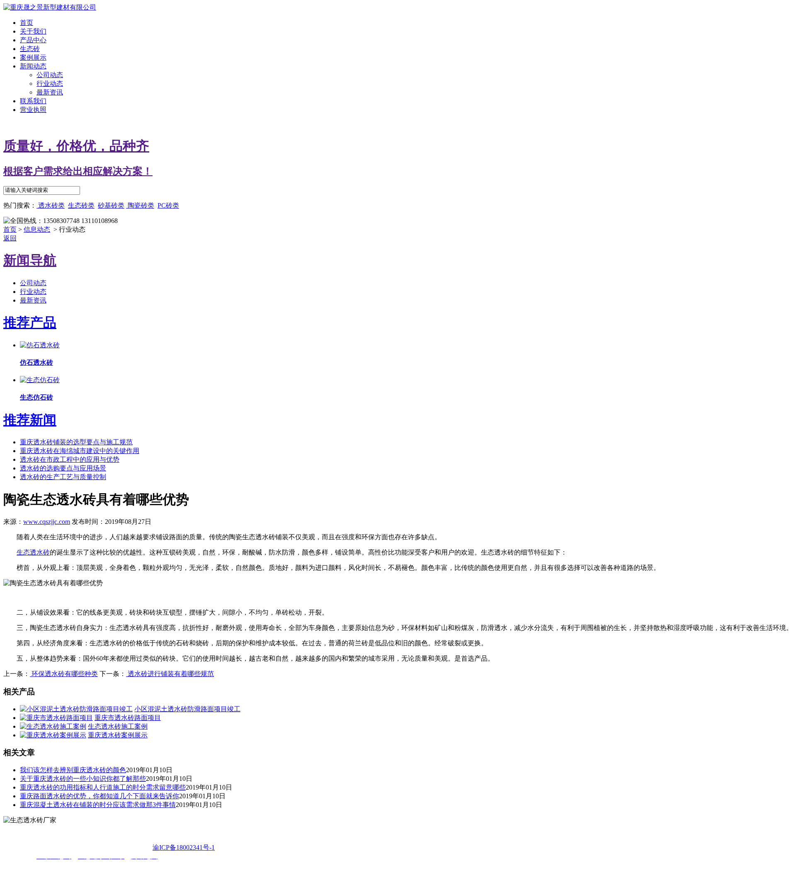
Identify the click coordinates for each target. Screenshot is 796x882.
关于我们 (33, 31)
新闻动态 (33, 66)
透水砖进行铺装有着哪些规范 (170, 673)
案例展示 (33, 57)
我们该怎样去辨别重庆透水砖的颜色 (73, 769)
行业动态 (49, 83)
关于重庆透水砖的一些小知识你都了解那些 (83, 778)
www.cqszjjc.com (46, 521)
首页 (26, 22)
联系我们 (33, 100)
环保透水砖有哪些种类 (64, 673)
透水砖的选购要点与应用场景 (63, 468)
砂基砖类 (111, 205)
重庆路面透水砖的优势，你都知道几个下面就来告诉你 (99, 796)
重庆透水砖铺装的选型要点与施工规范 (76, 442)
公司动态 (49, 74)
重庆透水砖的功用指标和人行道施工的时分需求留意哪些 (103, 787)
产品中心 (33, 40)
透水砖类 (50, 205)
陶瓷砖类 (140, 205)
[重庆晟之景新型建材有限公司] (49, 7)
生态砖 (30, 48)
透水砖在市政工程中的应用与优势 (69, 459)
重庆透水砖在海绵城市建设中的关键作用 (79, 450)
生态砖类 (81, 205)
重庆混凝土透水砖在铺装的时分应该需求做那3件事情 (98, 804)
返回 (10, 238)
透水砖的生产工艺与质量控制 (63, 476)
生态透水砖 (33, 552)
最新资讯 (49, 92)
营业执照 (33, 109)
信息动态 (37, 229)
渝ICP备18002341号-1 (184, 847)
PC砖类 (168, 205)
